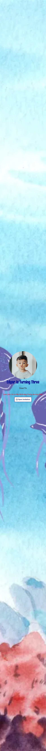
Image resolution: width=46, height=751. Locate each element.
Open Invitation (24, 399)
